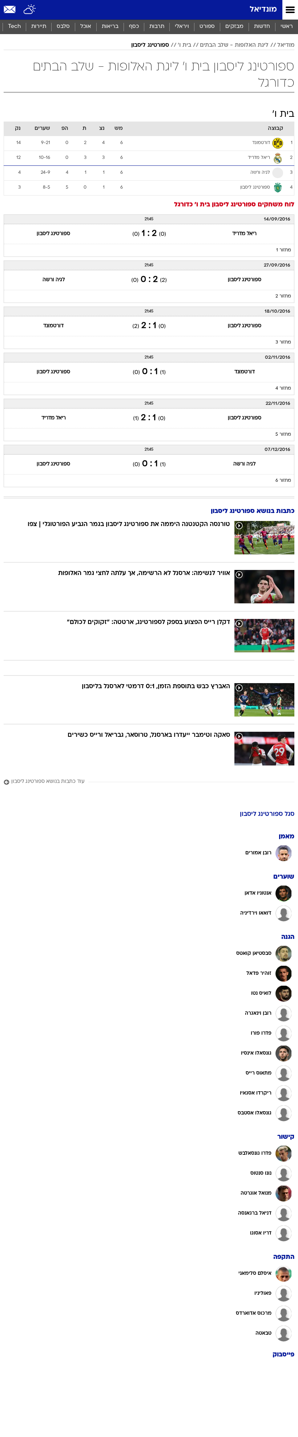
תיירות (38, 26)
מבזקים (234, 26)
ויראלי (182, 26)
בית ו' (184, 45)
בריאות (110, 26)
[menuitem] (262, 27)
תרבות (156, 26)
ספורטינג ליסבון (150, 45)
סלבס (63, 26)
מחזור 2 (283, 296)
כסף (134, 26)
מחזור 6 (283, 481)
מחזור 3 (283, 342)
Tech (14, 26)
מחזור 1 (283, 250)
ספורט (207, 26)
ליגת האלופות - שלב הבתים (234, 45)
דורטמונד (53, 326)
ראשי (287, 26)
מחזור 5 (283, 434)
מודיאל (285, 45)
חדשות (262, 26)
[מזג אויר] (30, 9)
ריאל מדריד (244, 233)
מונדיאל (263, 9)
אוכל (85, 26)
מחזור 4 (283, 388)
